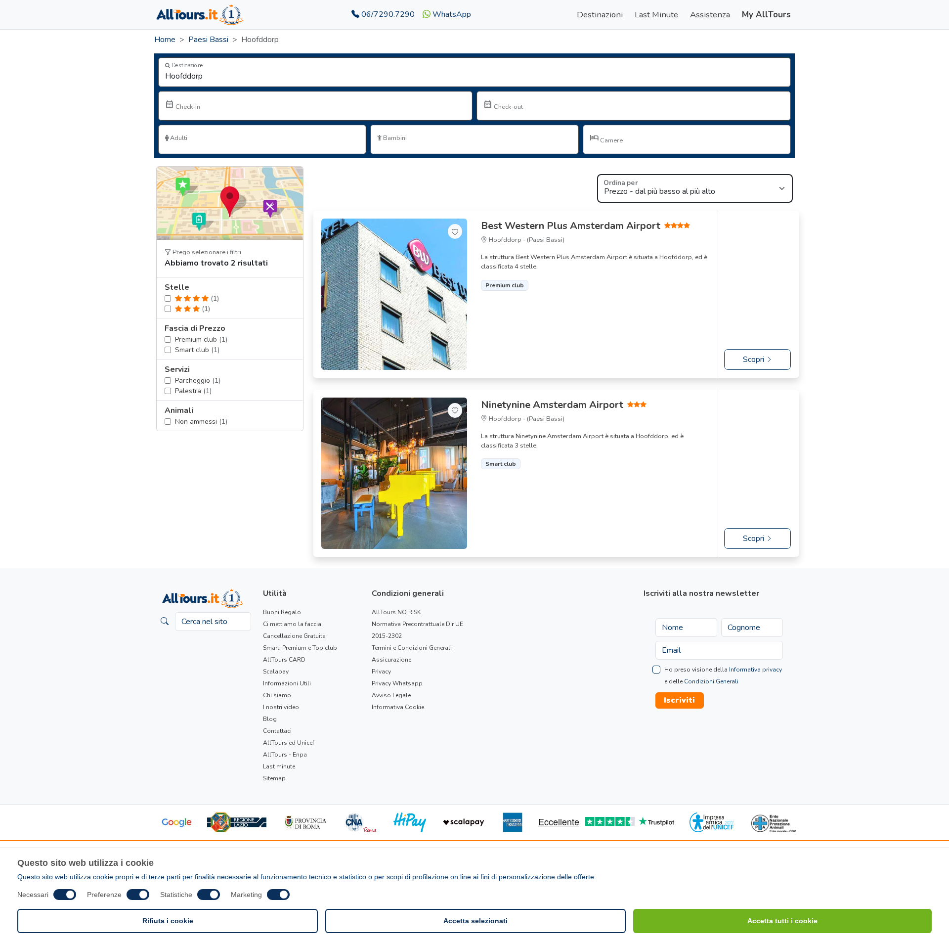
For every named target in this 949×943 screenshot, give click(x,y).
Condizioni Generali (711, 681)
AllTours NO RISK (396, 612)
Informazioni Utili (287, 683)
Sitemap (274, 778)
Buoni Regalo (282, 612)
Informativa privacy (755, 670)
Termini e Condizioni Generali (412, 648)
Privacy (381, 671)
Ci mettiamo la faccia (292, 624)
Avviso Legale (391, 695)
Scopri (754, 359)
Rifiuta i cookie (167, 921)
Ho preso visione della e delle (723, 675)
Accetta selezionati (475, 921)
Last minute (279, 766)
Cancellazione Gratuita (294, 636)
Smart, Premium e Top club (300, 648)
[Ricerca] (164, 621)
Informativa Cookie (398, 707)
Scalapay (276, 671)
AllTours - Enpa (285, 755)
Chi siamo (277, 695)
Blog (270, 719)
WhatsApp (451, 14)
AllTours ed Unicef (288, 743)
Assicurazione (391, 660)
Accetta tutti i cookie (782, 921)
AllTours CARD (284, 660)
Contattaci (277, 731)
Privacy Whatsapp (397, 683)
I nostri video (281, 707)
